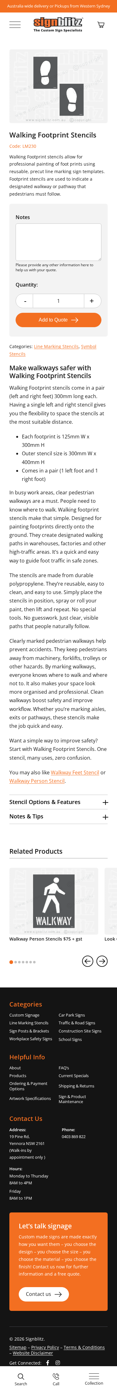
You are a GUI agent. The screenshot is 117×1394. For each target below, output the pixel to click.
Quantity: (27, 284)
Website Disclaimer (33, 1353)
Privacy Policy (45, 1347)
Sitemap (18, 1347)
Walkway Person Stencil (37, 780)
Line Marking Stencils (56, 346)
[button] (58, 802)
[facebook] (47, 1362)
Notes (23, 217)
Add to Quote (53, 319)
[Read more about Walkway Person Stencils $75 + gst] (53, 907)
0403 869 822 (73, 1136)
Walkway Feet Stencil (75, 772)
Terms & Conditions (84, 1347)
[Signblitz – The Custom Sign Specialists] (59, 19)
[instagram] (58, 1362)
